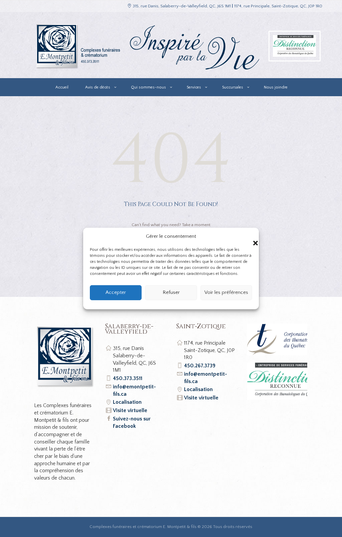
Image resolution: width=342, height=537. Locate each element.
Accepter (116, 292)
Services (194, 87)
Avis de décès (97, 87)
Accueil (61, 87)
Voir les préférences (226, 292)
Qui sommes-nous (148, 87)
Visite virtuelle (130, 410)
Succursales (232, 87)
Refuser (171, 292)
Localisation (127, 402)
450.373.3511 (127, 378)
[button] (248, 236)
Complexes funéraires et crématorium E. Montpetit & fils (143, 526)
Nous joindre (276, 87)
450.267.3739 (199, 366)
